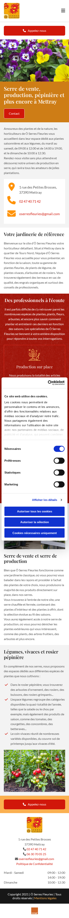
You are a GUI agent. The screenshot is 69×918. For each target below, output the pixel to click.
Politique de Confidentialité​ (34, 864)
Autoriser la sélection (34, 522)
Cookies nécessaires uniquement (34, 532)
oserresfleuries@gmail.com (39, 214)
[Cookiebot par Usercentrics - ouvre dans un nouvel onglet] (49, 382)
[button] (34, 31)
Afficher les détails (44, 499)
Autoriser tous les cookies (34, 511)
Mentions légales (45, 898)
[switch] (59, 460)
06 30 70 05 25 (36, 854)
